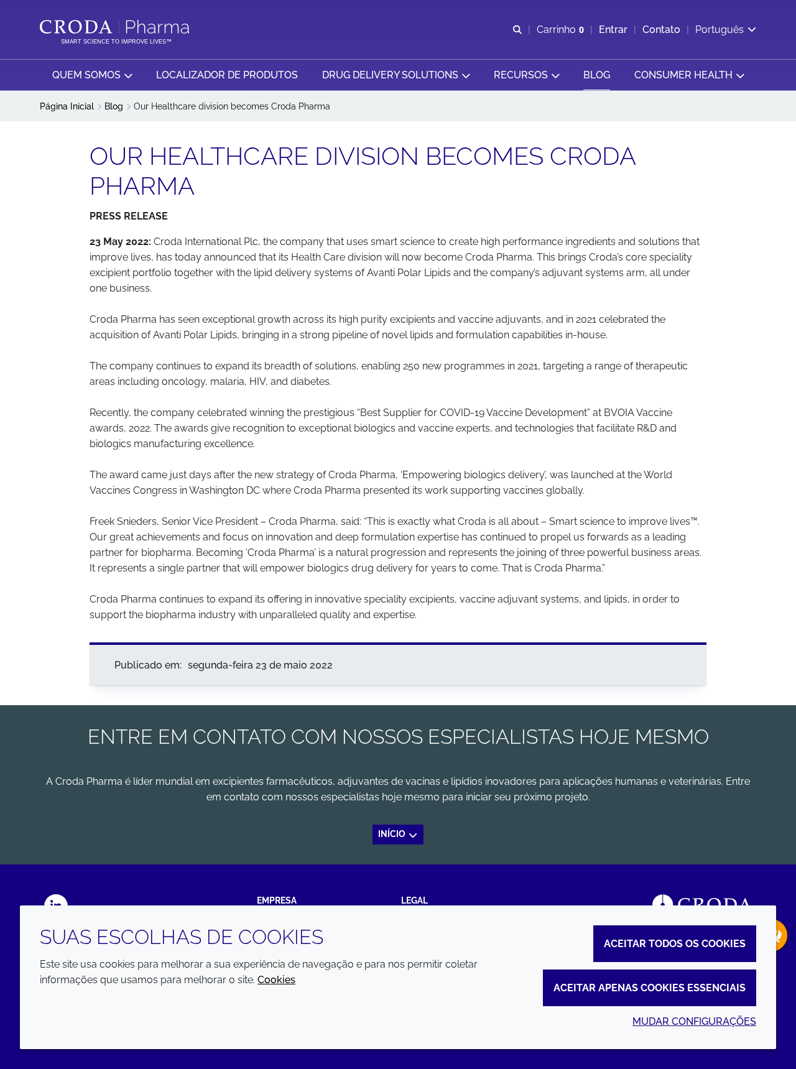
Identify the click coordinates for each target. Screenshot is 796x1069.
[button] (92, 75)
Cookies (276, 980)
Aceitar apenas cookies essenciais (649, 988)
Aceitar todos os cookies (675, 944)
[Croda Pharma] (116, 26)
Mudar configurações (694, 1021)
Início (392, 834)
